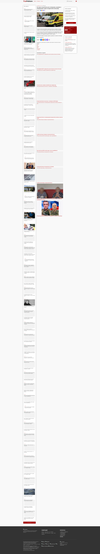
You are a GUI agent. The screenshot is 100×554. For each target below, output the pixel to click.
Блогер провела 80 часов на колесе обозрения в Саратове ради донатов (70, 13)
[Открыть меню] (76, 1)
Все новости (26, 6)
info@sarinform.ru (67, 32)
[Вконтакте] (47, 544)
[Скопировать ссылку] (49, 40)
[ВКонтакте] (40, 10)
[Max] (65, 29)
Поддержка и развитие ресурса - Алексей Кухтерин (63, 545)
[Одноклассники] (41, 10)
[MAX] (43, 10)
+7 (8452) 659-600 (62, 534)
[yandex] (45, 546)
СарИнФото (43, 534)
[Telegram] (42, 10)
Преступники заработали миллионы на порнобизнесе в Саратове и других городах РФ (70, 19)
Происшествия (44, 5)
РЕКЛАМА (61, 536)
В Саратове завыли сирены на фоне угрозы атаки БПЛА (70, 11)
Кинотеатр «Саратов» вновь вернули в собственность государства (70, 16)
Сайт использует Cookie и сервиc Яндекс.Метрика (28, 550)
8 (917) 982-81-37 (67, 31)
